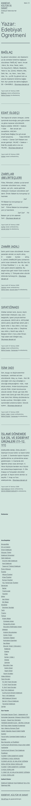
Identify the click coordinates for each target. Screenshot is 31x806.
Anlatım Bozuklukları (10, 632)
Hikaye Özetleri (7, 574)
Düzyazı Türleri (6, 552)
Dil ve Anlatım (5, 547)
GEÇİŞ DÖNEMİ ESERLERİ (9, 491)
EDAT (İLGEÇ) (10, 113)
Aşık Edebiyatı (7, 563)
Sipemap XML (5, 785)
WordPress (4, 799)
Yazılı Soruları (5, 679)
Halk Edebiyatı (5, 489)
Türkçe (3, 616)
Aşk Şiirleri (5, 599)
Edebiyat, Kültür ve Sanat (6, 5)
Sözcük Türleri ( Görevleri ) (12, 646)
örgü (15, 783)
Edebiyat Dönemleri (7, 555)
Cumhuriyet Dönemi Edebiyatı (12, 693)
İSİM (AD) (7, 368)
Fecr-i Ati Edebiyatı (8, 695)
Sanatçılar (4, 585)
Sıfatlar (3, 348)
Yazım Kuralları (8, 673)
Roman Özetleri (7, 580)
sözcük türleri (5, 229)
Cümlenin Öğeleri (9, 638)
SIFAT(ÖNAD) (10, 307)
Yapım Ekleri (8, 671)
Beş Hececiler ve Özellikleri (10, 742)
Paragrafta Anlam (9, 624)
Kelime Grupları (5, 95)
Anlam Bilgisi (6, 618)
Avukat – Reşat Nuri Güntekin (11, 720)
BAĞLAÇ (7, 52)
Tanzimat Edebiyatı (8, 704)
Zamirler (3, 287)
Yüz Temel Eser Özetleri (10, 583)
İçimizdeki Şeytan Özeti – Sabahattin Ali (14, 714)
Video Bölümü (5, 676)
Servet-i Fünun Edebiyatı (10, 701)
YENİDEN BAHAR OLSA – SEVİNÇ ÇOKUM (15, 723)
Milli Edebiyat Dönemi (9, 698)
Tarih (3, 610)
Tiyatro (3, 613)
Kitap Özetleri (6, 577)
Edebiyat (4, 783)
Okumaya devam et (22, 84)
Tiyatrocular (6, 591)
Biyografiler (5, 544)
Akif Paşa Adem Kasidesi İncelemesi (13, 725)
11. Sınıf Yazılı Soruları (9, 684)
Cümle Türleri (7, 635)
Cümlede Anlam (8, 621)
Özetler (3, 572)
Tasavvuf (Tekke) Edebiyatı (11, 566)
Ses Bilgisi (6, 643)
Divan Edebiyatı (6, 550)
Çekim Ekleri (8, 668)
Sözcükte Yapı (8, 665)
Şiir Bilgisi (5, 602)
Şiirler (3, 596)
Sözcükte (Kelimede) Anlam (12, 627)
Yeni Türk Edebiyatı (7, 690)
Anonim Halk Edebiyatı (9, 561)
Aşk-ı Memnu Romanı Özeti (10, 728)
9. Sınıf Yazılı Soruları (9, 687)
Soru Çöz (27, 783)
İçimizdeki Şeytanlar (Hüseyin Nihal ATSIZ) (15, 717)
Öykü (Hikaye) (6, 569)
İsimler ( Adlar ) (5, 414)
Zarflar (3, 227)
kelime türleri (5, 289)
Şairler (4, 588)
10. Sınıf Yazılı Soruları (9, 682)
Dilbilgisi (5, 629)
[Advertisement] (13, 527)
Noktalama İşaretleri (10, 640)
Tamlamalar (14, 350)
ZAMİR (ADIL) (10, 246)
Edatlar (3, 156)
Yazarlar (5, 594)
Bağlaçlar (4, 93)
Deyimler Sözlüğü (8, 607)
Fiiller (6, 654)
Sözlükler (4, 605)
